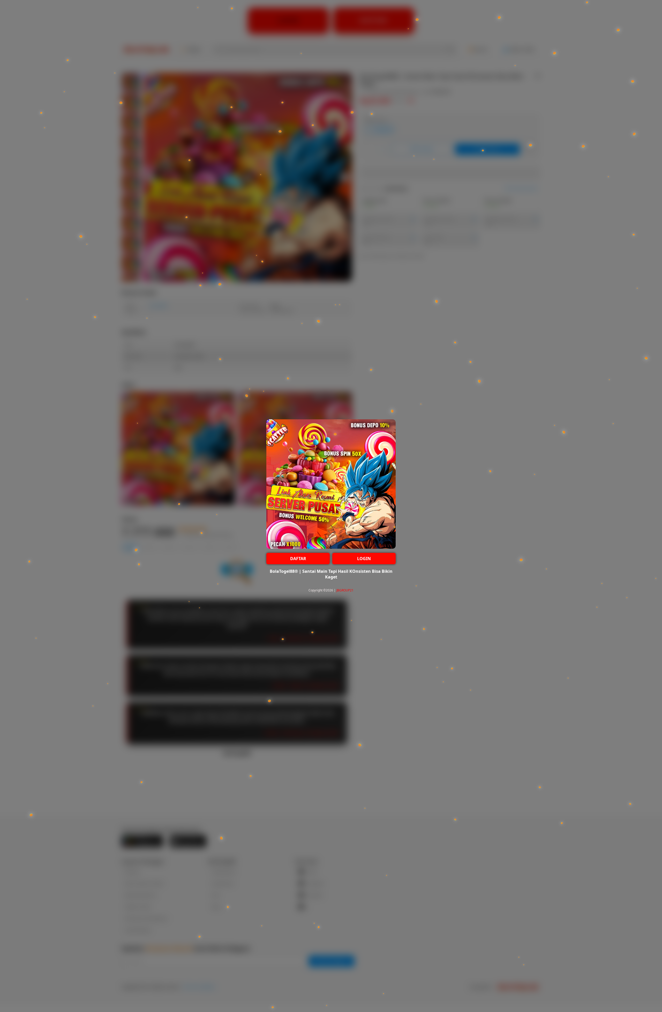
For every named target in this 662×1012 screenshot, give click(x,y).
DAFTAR (298, 558)
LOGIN (364, 558)
